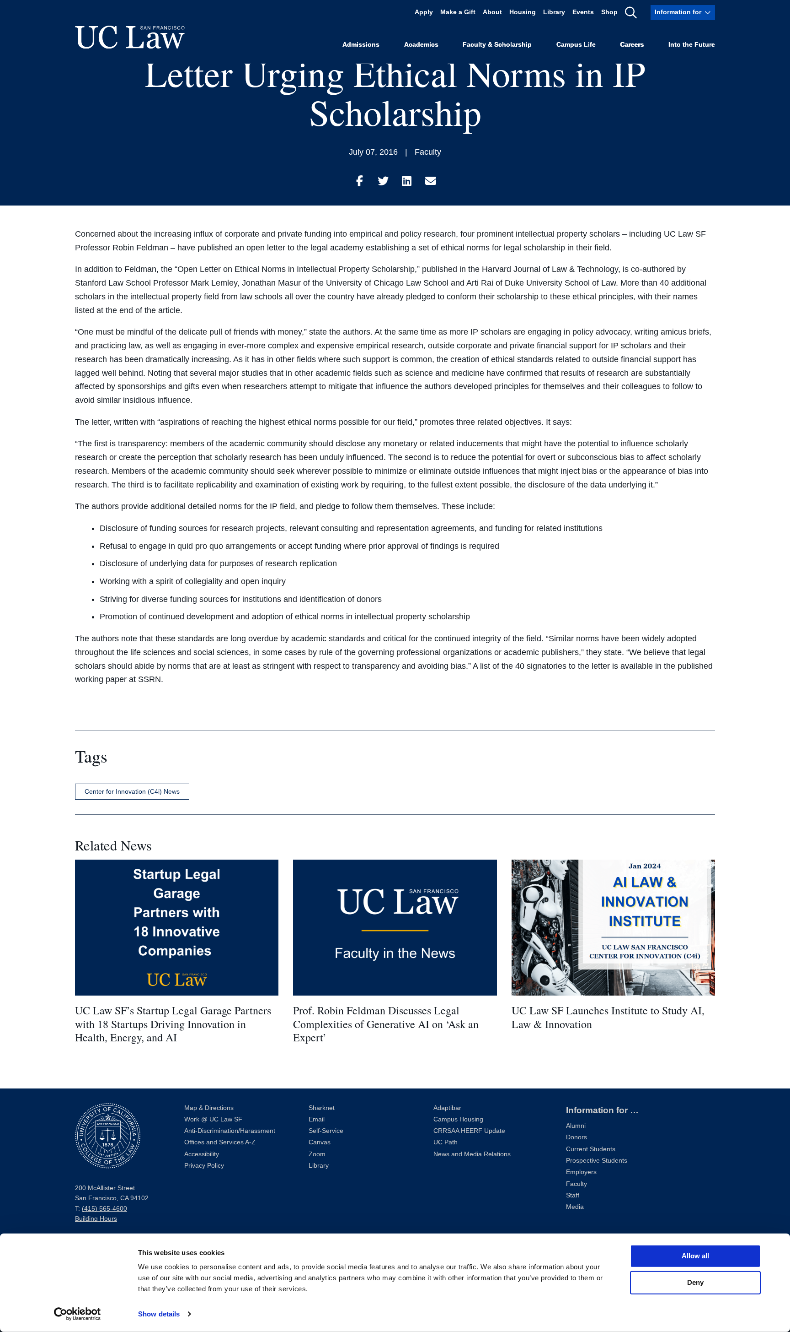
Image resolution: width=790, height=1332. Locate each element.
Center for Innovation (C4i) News (132, 791)
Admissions (360, 44)
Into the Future (691, 44)
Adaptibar (447, 1108)
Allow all (695, 1256)
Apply (424, 12)
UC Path (445, 1142)
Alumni (576, 1125)
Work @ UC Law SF (213, 1119)
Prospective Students (596, 1160)
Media (575, 1206)
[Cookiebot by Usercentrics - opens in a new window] (77, 1314)
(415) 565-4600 (104, 1208)
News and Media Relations (472, 1154)
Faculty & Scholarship (497, 44)
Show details (159, 1314)
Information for (678, 12)
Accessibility (201, 1154)
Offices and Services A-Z (220, 1142)
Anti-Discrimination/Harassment (229, 1130)
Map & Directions (209, 1108)
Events (583, 12)
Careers (632, 44)
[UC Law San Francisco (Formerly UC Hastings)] (130, 37)
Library (554, 12)
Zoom (317, 1154)
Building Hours (96, 1218)
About (492, 12)
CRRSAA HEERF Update (469, 1130)
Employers (581, 1172)
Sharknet (322, 1108)
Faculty (428, 152)
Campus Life (576, 44)
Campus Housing (458, 1119)
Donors (576, 1137)
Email (317, 1119)
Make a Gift (457, 12)
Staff (572, 1195)
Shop (609, 12)
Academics (421, 44)
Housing (522, 12)
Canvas (320, 1142)
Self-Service (326, 1130)
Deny (695, 1282)
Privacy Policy (204, 1165)
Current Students (590, 1149)
